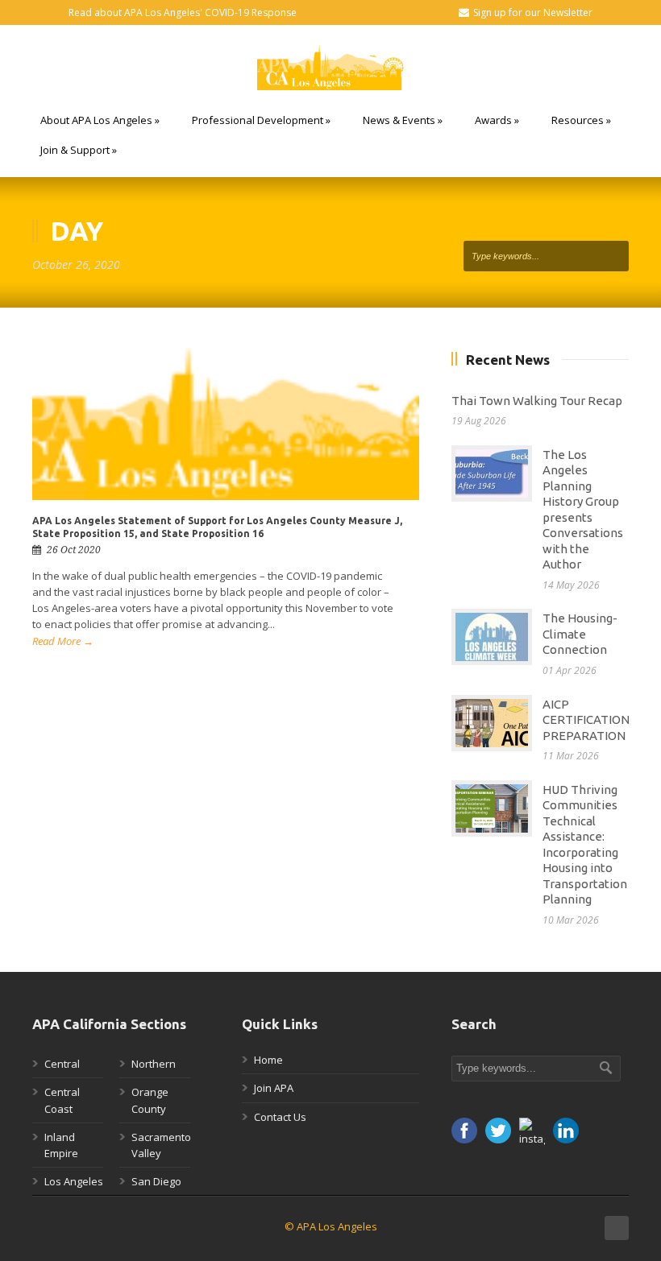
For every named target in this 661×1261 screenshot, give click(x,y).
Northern (153, 1063)
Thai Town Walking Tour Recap (536, 400)
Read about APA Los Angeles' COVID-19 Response (183, 12)
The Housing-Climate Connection (580, 633)
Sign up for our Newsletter (532, 12)
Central (62, 1063)
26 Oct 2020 (74, 550)
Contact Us (280, 1117)
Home (268, 1059)
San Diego (156, 1181)
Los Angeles (73, 1181)
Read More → (63, 641)
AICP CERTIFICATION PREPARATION (586, 719)
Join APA (273, 1088)
